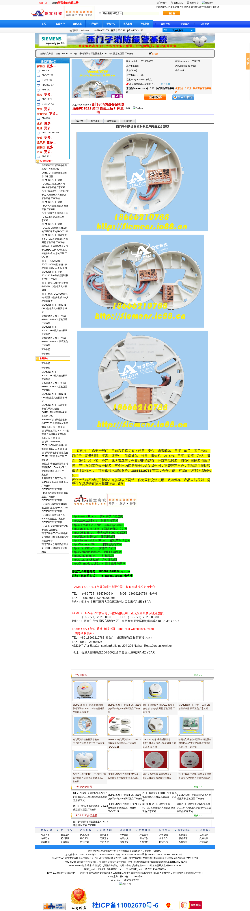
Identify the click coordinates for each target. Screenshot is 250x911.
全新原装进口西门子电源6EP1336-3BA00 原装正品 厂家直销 (55, 341)
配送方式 (65, 834)
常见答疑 (127, 23)
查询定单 (104, 834)
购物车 (163, 2)
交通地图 (203, 838)
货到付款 (84, 842)
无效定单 (104, 838)
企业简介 (60, 23)
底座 (58, 53)
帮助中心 (111, 23)
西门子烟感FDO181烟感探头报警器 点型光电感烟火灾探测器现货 (55, 297)
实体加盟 (163, 834)
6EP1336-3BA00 (50, 132)
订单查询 (94, 23)
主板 (39, 123)
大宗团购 (45, 842)
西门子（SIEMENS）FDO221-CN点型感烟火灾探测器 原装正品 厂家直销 (54, 264)
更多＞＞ (198, 675)
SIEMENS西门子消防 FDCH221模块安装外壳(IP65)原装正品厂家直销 (53, 184)
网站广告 (143, 838)
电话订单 (165, 24)
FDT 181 (46, 89)
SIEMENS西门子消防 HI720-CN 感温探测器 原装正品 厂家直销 (55, 206)
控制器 (41, 147)
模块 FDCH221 (135, 30)
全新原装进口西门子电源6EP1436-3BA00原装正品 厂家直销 (54, 319)
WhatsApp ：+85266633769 (95, 30)
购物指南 (111, 121)
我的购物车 (177, 30)
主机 (39, 109)
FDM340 (46, 118)
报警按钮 (42, 113)
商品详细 (78, 120)
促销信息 (127, 121)
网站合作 (163, 842)
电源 (39, 128)
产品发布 (143, 834)
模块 (39, 94)
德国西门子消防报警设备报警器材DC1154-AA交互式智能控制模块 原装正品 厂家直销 (194, 743)
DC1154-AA (48, 104)
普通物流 (65, 842)
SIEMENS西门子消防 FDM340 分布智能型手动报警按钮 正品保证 (55, 275)
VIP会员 (124, 834)
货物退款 (183, 842)
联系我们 (185, 24)
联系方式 (203, 834)
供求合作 (163, 838)
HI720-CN (47, 80)
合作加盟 (77, 23)
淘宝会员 (124, 838)
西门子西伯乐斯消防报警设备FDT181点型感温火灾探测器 (55, 286)
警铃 (39, 137)
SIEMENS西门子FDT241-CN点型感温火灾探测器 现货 (54, 308)
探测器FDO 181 (119, 30)
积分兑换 (124, 842)
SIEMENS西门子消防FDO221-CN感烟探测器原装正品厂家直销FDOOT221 (55, 228)
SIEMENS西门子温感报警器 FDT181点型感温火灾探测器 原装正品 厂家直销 (55, 239)
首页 (43, 23)
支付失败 (104, 842)
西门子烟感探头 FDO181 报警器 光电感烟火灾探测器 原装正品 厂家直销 (55, 195)
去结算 (155, 53)
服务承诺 (183, 838)
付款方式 (204, 24)
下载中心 (144, 23)
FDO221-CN (48, 85)
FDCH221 (47, 99)
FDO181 (46, 70)
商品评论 (95, 121)
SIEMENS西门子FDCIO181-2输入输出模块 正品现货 (54, 330)
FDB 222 (67, 53)
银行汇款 (84, 838)
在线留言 (203, 842)
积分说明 (165, 84)
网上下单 (45, 834)
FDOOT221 (47, 75)
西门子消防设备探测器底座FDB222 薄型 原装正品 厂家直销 (55, 217)
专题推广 (143, 842)
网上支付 (84, 834)
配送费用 (65, 838)
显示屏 (41, 142)
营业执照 (46, 349)
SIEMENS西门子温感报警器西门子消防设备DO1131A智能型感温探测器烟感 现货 (89, 708)
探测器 (41, 66)
